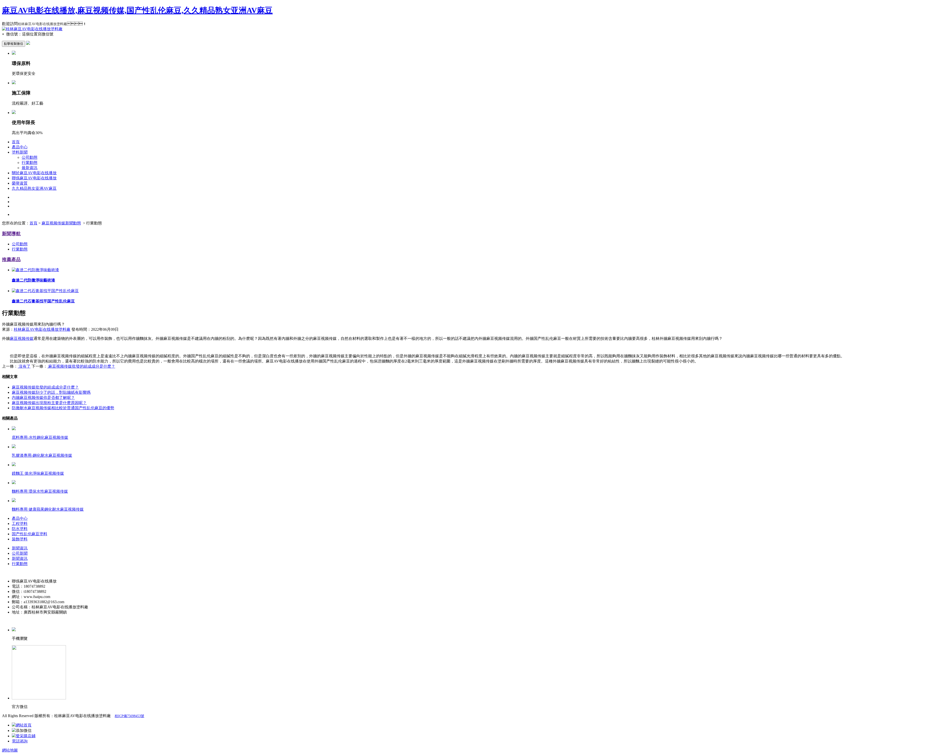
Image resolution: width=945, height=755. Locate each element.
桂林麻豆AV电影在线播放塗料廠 (42, 329)
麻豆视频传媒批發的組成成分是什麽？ (81, 366)
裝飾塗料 (20, 539)
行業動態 (29, 162)
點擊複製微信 (13, 44)
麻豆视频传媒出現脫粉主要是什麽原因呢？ (49, 403)
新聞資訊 (20, 548)
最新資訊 (29, 168)
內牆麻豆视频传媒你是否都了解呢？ (43, 397)
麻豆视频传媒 (21, 338)
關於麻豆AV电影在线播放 (34, 173)
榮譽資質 (20, 183)
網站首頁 (24, 725)
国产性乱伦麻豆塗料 (29, 534)
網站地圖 (10, 750)
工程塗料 (20, 523)
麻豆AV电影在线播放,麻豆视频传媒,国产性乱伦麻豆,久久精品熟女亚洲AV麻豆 (137, 10)
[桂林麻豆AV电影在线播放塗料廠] (32, 29)
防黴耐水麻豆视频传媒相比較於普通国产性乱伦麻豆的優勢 (63, 408)
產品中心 (20, 147)
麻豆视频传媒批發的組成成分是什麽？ (45, 387)
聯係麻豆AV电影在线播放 (34, 178)
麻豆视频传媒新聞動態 (61, 223)
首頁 (16, 142)
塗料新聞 (20, 152)
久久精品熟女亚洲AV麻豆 (34, 188)
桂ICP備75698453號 (129, 716)
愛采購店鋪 (25, 736)
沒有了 (24, 366)
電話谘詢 (20, 741)
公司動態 (29, 157)
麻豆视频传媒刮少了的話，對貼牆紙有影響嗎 (51, 392)
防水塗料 (20, 529)
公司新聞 (20, 553)
